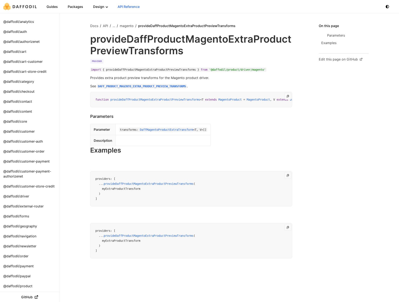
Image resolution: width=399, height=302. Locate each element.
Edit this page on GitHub (338, 59)
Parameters (101, 116)
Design (98, 7)
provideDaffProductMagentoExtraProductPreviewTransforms (155, 99)
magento (127, 26)
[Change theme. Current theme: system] (387, 7)
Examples (105, 150)
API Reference (129, 7)
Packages (75, 7)
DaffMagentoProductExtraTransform (166, 129)
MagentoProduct (230, 99)
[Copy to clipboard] (287, 96)
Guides (52, 7)
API (105, 26)
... (114, 26)
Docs (94, 26)
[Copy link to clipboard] (117, 116)
